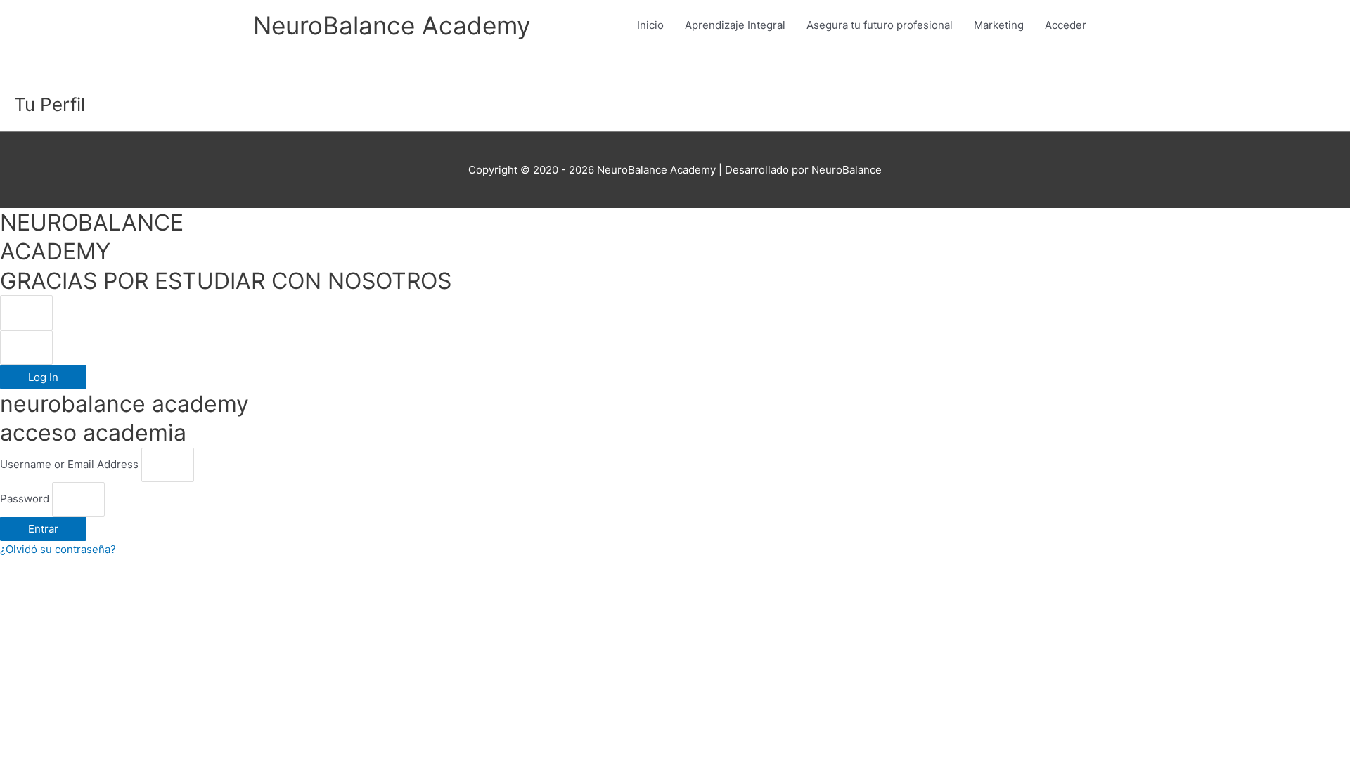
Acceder (1065, 25)
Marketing (999, 25)
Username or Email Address (69, 464)
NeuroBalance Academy (391, 25)
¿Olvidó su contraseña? (58, 549)
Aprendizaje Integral (735, 25)
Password (24, 498)
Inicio (650, 25)
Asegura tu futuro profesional (879, 25)
